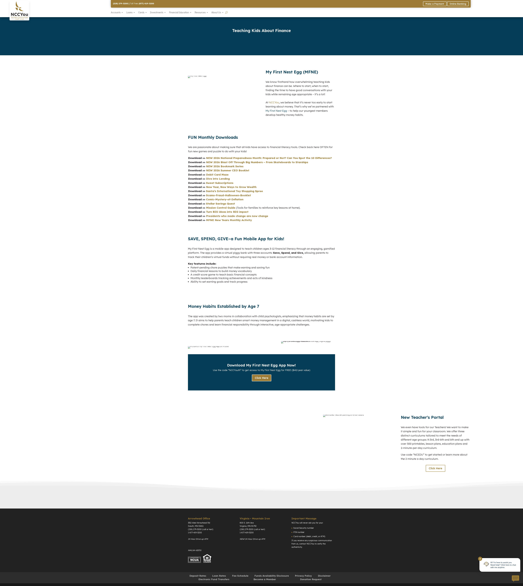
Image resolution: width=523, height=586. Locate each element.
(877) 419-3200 (146, 3)
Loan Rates (219, 575)
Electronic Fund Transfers (213, 579)
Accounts (116, 12)
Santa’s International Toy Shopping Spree (234, 191)
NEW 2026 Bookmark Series (224, 166)
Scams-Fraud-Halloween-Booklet (228, 195)
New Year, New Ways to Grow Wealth (231, 187)
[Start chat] (515, 578)
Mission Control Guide (221, 207)
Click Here (261, 378)
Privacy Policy (303, 575)
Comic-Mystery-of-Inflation (224, 199)
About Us (216, 12)
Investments (156, 12)
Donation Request (311, 579)
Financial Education (179, 12)
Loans (129, 12)
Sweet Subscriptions (219, 183)
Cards (141, 12)
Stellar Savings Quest (220, 203)
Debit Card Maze (217, 174)
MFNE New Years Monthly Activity (229, 220)
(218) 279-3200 (120, 3)
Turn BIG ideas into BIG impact (227, 211)
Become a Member (264, 579)
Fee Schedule (240, 575)
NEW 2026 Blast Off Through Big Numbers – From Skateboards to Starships (256, 162)
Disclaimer (324, 575)
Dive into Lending (217, 178)
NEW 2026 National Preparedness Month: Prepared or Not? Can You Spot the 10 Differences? (268, 158)
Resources (200, 12)
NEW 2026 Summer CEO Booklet (227, 170)
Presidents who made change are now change (237, 216)
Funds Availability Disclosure (271, 575)
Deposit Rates (197, 575)
